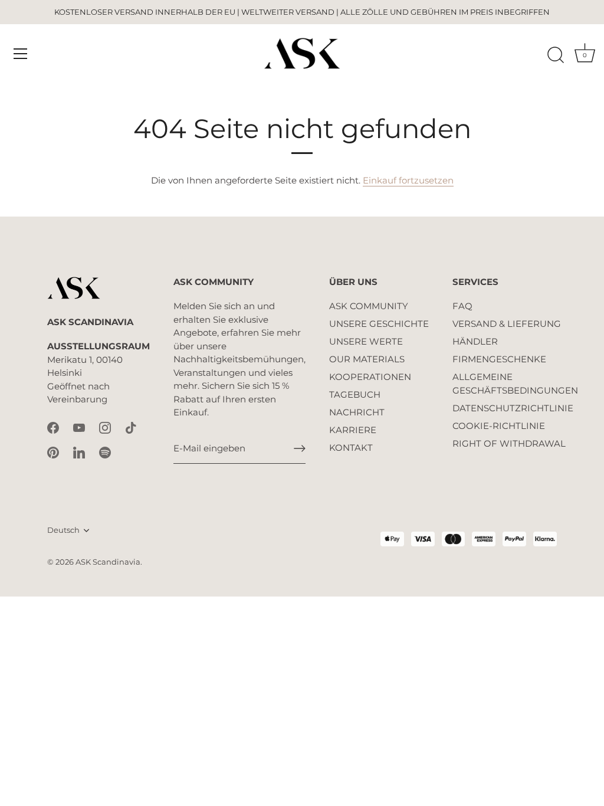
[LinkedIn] (79, 451)
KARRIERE (352, 429)
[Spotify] (105, 451)
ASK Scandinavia (108, 562)
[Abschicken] (300, 448)
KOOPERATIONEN (370, 376)
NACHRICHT (357, 412)
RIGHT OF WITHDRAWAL (509, 443)
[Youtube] (79, 427)
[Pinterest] (53, 451)
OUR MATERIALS (367, 359)
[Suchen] (556, 55)
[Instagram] (105, 427)
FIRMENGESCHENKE (499, 359)
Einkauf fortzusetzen (408, 180)
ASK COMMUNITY (368, 306)
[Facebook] (53, 427)
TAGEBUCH (354, 394)
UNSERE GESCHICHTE (379, 323)
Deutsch (63, 530)
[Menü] (21, 54)
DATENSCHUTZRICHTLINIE (512, 408)
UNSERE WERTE (366, 341)
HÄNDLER (475, 341)
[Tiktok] (131, 427)
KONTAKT (351, 447)
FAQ (462, 306)
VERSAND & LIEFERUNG (506, 323)
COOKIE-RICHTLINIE (498, 425)
